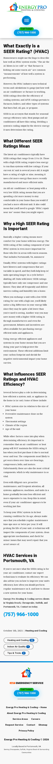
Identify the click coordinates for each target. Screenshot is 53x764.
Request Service (14, 724)
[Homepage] (26, 7)
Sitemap (42, 724)
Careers (35, 719)
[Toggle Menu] (26, 20)
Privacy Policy (26, 730)
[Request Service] (26, 683)
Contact (30, 724)
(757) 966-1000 (26, 33)
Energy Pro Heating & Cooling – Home (26, 707)
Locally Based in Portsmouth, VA (26, 749)
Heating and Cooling (36, 630)
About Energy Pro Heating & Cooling (26, 713)
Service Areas (20, 719)
